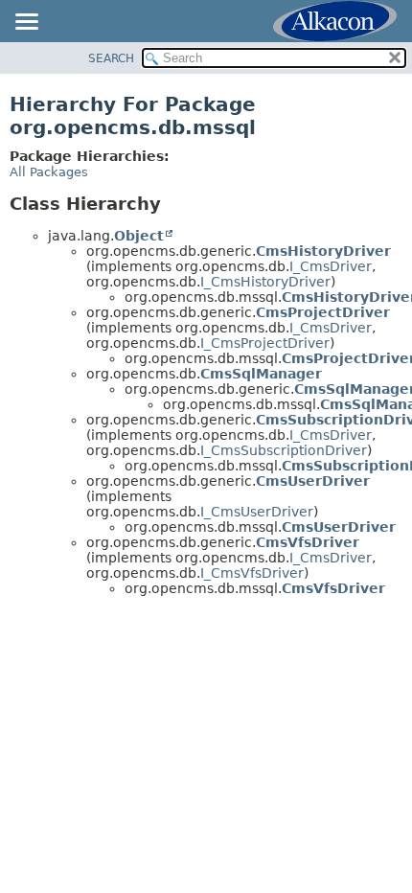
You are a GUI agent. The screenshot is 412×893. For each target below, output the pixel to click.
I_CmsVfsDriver (252, 573)
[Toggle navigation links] (26, 23)
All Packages (49, 172)
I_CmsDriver (330, 266)
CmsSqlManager (261, 373)
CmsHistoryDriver (323, 251)
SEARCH (111, 58)
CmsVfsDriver (307, 542)
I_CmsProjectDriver (265, 343)
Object (139, 235)
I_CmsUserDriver (256, 511)
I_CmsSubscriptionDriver (283, 450)
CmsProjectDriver (323, 312)
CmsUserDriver (313, 481)
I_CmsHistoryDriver (265, 281)
